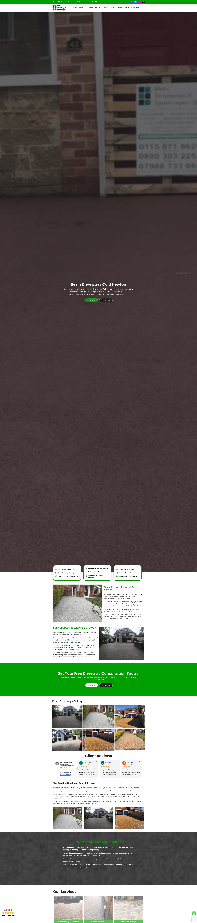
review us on (64, 774)
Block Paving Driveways (68, 921)
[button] (55, 603)
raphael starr (99, 762)
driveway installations (112, 604)
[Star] (143, 2)
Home (75, 8)
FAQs (127, 8)
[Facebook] (131, 2)
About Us (82, 8)
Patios (106, 8)
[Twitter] (135, 2)
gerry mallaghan (79, 762)
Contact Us (135, 8)
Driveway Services (94, 8)
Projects (120, 8)
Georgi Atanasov (122, 762)
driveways (70, 640)
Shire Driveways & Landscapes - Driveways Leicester (66, 764)
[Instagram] (139, 2)
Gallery (112, 8)
